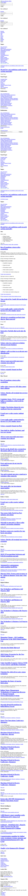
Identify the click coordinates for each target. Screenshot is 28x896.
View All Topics (4, 46)
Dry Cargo (3, 81)
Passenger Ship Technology (6, 103)
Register (2, 11)
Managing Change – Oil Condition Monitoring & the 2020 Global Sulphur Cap (14, 639)
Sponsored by (11, 817)
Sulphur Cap (3, 48)
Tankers (2, 86)
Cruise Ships (3, 80)
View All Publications (5, 93)
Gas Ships (3, 83)
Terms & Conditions (5, 865)
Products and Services (5, 127)
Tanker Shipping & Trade (6, 104)
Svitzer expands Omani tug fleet (11, 369)
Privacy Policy (4, 866)
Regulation (3, 52)
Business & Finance (5, 58)
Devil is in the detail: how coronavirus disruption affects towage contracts (13, 450)
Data (1, 33)
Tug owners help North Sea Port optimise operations (11, 514)
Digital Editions (4, 858)
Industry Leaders (4, 59)
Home (2, 38)
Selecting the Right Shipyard (10, 647)
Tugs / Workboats (4, 87)
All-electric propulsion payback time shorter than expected (13, 318)
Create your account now (6, 274)
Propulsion (3, 53)
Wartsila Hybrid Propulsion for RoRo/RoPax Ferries (11, 705)
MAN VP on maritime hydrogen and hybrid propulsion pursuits (13, 555)
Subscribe (3, 32)
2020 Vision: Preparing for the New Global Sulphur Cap (12, 655)
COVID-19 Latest (4, 107)
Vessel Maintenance (5, 55)
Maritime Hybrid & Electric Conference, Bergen (10, 733)
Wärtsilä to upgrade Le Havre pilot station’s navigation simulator (12, 523)
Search (20, 131)
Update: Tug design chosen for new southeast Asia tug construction (12, 408)
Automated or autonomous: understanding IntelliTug (10, 566)
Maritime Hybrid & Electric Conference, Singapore (10, 761)
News (2, 37)
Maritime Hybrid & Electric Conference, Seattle (10, 747)
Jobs (1, 34)
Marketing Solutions (5, 860)
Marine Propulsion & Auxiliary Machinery (9, 98)
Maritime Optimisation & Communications (9, 99)
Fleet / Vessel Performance (6, 49)
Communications (4, 859)
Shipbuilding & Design (5, 50)
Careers (2, 862)
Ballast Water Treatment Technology (8, 94)
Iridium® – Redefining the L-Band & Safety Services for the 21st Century (13, 826)
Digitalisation (3, 51)
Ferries (2, 82)
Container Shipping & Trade (6, 96)
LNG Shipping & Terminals (6, 97)
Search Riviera (4, 131)
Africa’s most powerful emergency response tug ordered (12, 362)
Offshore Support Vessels (6, 85)
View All (2, 326)
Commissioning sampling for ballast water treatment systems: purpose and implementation (13, 838)
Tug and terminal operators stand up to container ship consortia (14, 475)
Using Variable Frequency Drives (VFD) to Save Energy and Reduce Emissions (14, 663)
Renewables (3, 61)
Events (2, 35)
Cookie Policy (3, 864)
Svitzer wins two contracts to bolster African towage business (13, 344)
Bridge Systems (4, 57)
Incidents (2, 56)
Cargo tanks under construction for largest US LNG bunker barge (12, 309)
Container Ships (4, 79)
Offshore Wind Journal (5, 102)
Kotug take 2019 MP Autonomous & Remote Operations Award (13, 799)
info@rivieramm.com (8, 876)
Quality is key (5, 848)
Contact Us (3, 863)
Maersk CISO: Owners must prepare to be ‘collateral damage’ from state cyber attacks (14, 575)
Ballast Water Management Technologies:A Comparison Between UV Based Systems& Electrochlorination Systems (13, 692)
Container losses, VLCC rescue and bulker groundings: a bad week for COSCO (12, 400)
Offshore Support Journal (6, 100)
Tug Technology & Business (6, 105)
